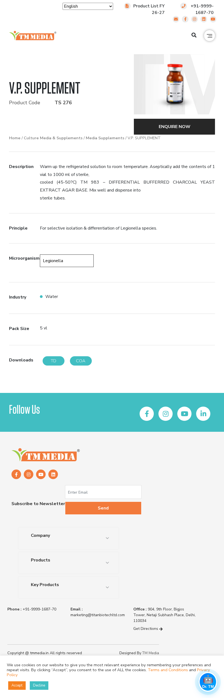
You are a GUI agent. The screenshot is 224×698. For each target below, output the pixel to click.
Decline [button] (39, 685)
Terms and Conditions (168, 670)
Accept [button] (16, 685)
